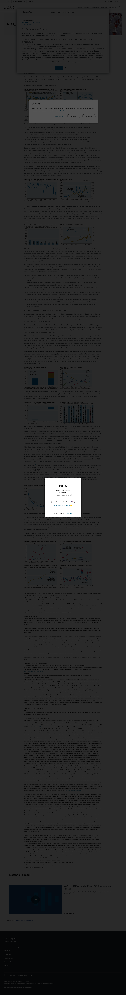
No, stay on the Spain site (62, 505)
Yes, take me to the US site (61, 501)
